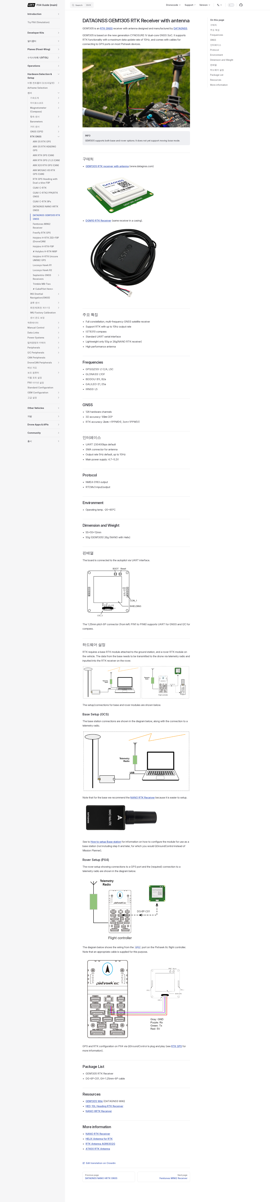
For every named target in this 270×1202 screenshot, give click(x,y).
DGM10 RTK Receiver (98, 220)
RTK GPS (176, 1046)
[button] (58, 14)
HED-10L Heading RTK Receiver (104, 1106)
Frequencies (216, 35)
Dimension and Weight (221, 60)
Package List (216, 75)
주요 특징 (215, 30)
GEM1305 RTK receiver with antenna (107, 166)
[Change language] (219, 5)
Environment (216, 55)
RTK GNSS (106, 28)
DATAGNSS (180, 28)
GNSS (213, 40)
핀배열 (213, 65)
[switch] (231, 5)
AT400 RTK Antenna (98, 1148)
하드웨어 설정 (217, 70)
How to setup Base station (106, 841)
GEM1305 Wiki (94, 1101)
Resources (215, 80)
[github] (241, 5)
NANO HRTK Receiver (99, 1111)
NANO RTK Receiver (142, 797)
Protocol (214, 50)
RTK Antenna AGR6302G (100, 1143)
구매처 (213, 25)
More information (219, 85)
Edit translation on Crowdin (101, 1163)
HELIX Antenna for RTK (99, 1138)
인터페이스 (215, 45)
